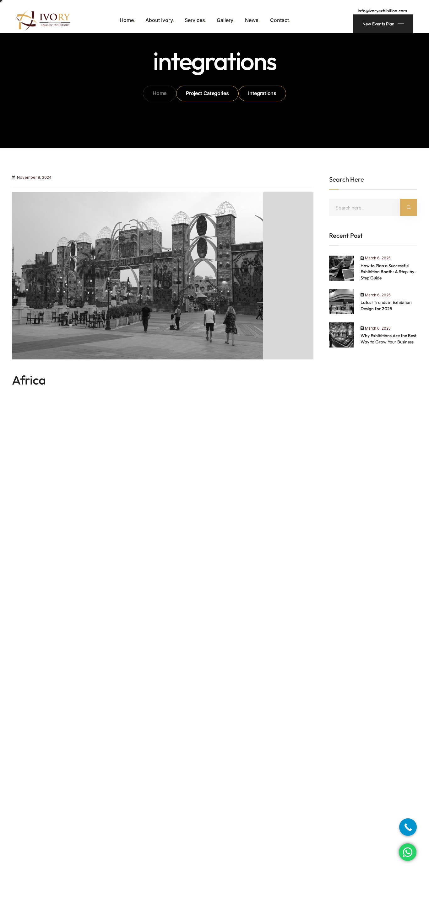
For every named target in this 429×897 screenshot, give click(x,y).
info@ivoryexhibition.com (382, 10)
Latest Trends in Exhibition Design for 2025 (386, 305)
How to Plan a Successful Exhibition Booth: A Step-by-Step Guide (388, 271)
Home (159, 93)
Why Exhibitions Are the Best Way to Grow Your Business (388, 339)
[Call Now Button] (408, 827)
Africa (29, 380)
